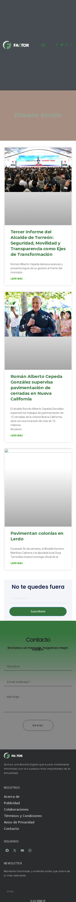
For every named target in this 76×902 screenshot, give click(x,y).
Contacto (11, 829)
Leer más (17, 278)
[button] (43, 45)
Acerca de (11, 797)
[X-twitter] (71, 44)
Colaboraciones (16, 810)
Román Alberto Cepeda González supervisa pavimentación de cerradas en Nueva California (36, 388)
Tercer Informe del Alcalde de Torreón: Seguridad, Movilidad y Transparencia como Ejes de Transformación (38, 243)
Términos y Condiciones (23, 816)
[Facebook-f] (57, 44)
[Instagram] (66, 44)
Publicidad (12, 803)
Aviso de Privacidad (19, 822)
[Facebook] (7, 850)
